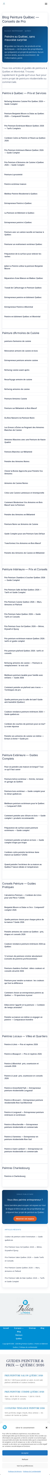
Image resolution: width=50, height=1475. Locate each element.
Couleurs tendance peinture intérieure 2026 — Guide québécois (24, 713)
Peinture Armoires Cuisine (15, 398)
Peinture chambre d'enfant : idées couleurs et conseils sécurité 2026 (24, 969)
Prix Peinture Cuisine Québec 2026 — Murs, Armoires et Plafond (23, 603)
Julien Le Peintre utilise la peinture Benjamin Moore (23, 267)
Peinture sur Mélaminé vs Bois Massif (20, 408)
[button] (46, 1427)
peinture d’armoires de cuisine (17, 341)
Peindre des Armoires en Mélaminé (19, 514)
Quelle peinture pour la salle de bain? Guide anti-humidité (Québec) (23, 700)
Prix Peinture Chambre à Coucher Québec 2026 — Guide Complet (24, 578)
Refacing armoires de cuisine (17, 389)
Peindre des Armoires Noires (16, 461)
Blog (42, 1328)
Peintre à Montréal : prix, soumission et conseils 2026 (21, 1064)
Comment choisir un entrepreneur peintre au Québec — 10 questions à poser (24, 994)
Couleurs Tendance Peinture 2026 (25, 1408)
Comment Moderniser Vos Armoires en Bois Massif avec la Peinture (23, 503)
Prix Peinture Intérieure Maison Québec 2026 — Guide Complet (23, 151)
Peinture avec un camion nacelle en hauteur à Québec (24, 233)
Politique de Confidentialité (32, 1471)
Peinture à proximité (13, 174)
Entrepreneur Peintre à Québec (18, 203)
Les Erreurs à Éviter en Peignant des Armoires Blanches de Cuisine (24, 428)
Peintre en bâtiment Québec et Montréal (22, 316)
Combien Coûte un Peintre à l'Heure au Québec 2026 (25, 139)
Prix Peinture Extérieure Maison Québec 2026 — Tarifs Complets (24, 127)
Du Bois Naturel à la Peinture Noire (19, 418)
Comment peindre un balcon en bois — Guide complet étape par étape (24, 841)
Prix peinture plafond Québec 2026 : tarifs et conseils (24, 652)
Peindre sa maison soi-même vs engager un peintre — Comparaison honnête (23, 1018)
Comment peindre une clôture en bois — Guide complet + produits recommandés (25, 816)
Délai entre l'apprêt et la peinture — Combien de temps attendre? (24, 1006)
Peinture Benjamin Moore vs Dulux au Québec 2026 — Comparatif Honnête (24, 114)
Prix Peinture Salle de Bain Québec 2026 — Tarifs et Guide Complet (23, 591)
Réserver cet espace (25, 1219)
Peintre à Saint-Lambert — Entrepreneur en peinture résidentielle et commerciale (23, 1150)
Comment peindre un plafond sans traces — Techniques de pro (23, 688)
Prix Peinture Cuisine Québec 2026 (24, 1392)
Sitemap (32, 1328)
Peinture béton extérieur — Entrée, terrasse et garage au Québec (23, 780)
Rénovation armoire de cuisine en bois (21, 351)
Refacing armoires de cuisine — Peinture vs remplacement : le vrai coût (23, 664)
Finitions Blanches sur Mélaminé (18, 451)
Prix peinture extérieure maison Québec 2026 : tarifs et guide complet (24, 639)
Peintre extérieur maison (15, 184)
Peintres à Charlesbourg (14, 1176)
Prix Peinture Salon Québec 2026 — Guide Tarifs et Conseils (22, 615)
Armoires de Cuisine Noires (16, 483)
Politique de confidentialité (28, 1347)
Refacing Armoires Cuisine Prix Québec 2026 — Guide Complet (24, 102)
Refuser (25, 1459)
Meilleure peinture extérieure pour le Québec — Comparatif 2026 (24, 804)
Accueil (6, 1328)
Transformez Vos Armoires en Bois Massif (22, 543)
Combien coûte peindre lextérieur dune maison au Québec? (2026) (21, 853)
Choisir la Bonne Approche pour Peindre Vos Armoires (23, 472)
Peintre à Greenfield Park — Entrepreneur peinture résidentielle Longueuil (22, 1089)
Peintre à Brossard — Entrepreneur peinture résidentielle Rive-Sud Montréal (23, 1101)
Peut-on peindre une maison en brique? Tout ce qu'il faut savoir (23, 768)
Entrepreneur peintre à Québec (18, 222)
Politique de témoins (15, 1471)
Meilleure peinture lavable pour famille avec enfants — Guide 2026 (23, 676)
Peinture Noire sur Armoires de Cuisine (21, 524)
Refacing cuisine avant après (16, 370)
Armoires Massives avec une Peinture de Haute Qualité (25, 440)
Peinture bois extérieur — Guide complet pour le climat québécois (24, 792)
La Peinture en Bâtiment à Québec (19, 213)
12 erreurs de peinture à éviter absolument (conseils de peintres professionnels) (23, 957)
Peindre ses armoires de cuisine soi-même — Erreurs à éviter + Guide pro (24, 737)
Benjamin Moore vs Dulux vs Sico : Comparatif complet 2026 (24, 908)
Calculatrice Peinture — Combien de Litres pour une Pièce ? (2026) (22, 896)
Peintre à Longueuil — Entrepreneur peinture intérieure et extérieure (24, 1113)
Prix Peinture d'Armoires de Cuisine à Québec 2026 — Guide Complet (24, 163)
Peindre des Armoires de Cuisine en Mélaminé (24, 553)
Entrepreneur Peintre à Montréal (18, 307)
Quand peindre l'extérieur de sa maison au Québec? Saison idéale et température (23, 865)
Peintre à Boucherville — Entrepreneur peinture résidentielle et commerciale (21, 1125)
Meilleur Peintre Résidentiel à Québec (21, 193)
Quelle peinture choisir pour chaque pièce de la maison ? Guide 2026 (24, 920)
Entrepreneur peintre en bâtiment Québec (23, 297)
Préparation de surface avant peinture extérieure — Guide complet (21, 829)
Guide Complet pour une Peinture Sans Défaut (24, 533)
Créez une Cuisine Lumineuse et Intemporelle (24, 493)
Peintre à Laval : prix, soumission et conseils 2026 (23, 1077)
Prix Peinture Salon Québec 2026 (24, 1375)
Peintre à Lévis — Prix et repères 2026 (21, 1044)
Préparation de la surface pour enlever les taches (22, 255)
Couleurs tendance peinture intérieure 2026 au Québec (24, 945)
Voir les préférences (25, 1466)
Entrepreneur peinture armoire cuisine (21, 360)
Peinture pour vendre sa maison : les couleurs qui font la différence (24, 981)
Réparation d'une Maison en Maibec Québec (23, 278)
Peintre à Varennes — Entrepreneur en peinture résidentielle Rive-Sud (21, 1137)
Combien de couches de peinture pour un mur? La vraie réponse (24, 725)
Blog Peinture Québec (26, 1344)
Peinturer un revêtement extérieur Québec (23, 244)
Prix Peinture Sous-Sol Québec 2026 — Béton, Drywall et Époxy (24, 627)
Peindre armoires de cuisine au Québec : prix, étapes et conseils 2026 (24, 932)
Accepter (25, 1453)
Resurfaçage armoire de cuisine (18, 379)
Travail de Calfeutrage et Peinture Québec (23, 287)
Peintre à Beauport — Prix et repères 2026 (23, 1054)
